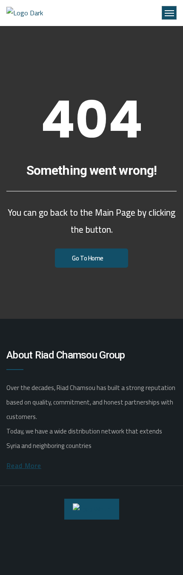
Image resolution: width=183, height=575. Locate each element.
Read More (23, 465)
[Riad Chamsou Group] (25, 13)
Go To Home (87, 258)
